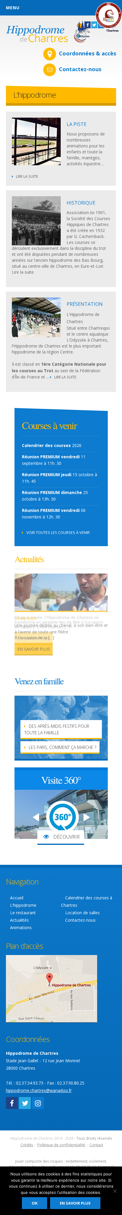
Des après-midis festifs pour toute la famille (56, 729)
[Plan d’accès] (51, 988)
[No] (115, 1191)
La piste (76, 124)
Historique (81, 203)
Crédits (26, 1144)
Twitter (25, 1103)
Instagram (38, 1103)
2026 (51, 445)
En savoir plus (33, 649)
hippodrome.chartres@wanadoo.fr (39, 1090)
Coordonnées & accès (87, 53)
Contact (96, 1144)
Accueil (16, 898)
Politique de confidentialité (61, 1144)
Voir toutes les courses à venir (58, 532)
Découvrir (66, 837)
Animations (21, 927)
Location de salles (82, 912)
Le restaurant (23, 912)
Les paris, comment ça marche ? (62, 747)
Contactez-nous (80, 69)
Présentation (85, 304)
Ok (34, 1203)
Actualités (19, 920)
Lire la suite (27, 176)
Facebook (12, 1103)
